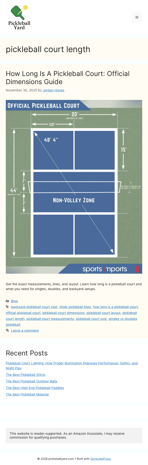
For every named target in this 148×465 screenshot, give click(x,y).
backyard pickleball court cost (34, 307)
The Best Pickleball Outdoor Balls (31, 381)
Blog (14, 301)
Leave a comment (25, 331)
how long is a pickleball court (115, 307)
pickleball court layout (103, 313)
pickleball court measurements (50, 319)
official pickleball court (23, 313)
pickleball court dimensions (63, 313)
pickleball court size (91, 319)
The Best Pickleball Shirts (25, 375)
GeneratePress (100, 459)
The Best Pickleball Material (27, 394)
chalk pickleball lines (75, 307)
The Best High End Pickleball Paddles (35, 388)
